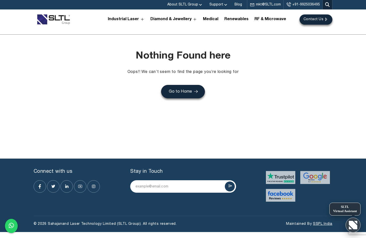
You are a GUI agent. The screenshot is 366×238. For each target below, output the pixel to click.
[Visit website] (281, 177)
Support (216, 4)
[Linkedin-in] (67, 186)
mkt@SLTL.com (268, 4)
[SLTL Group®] (53, 19)
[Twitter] (53, 186)
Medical (210, 19)
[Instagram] (93, 186)
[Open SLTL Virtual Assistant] (353, 225)
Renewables (236, 19)
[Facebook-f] (40, 186)
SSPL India (322, 224)
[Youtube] (80, 186)
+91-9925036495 (306, 4)
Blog (238, 4)
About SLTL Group (182, 4)
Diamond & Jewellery (170, 19)
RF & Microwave (270, 19)
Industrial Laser (123, 19)
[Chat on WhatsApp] (11, 225)
